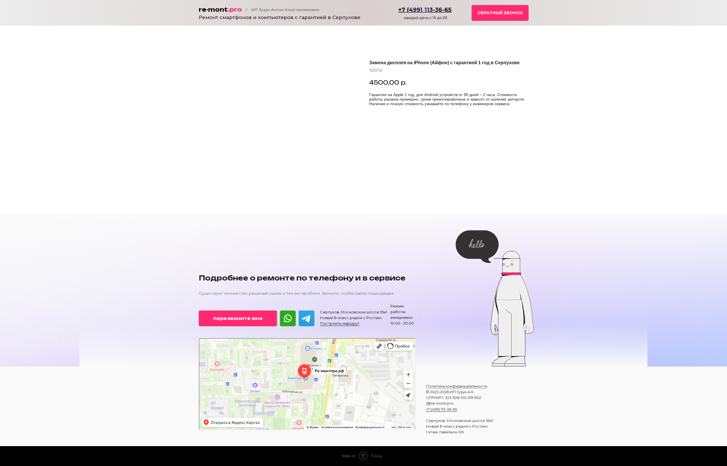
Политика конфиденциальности (456, 386)
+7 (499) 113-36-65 (441, 409)
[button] (500, 13)
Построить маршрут (340, 323)
